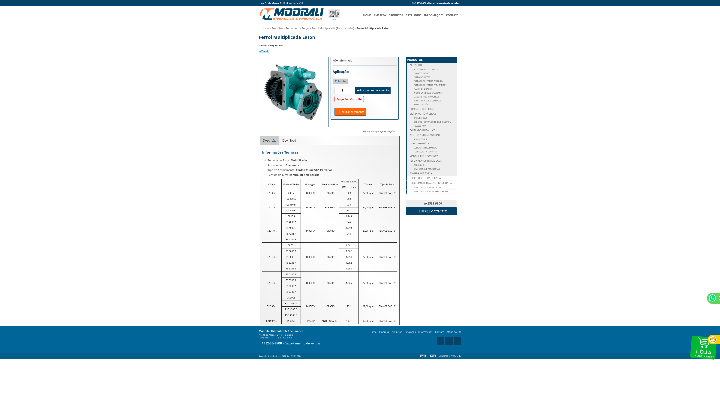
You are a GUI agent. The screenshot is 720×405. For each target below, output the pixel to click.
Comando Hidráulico (422, 130)
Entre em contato (432, 211)
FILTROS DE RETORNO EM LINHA (428, 81)
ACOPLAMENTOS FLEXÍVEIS (425, 69)
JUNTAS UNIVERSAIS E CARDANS (427, 93)
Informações (433, 15)
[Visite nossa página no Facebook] (405, 3)
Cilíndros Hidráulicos (423, 113)
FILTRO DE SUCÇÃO (421, 77)
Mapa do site (454, 332)
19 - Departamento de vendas (291, 343)
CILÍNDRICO (418, 165)
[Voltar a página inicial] (300, 14)
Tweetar (264, 51)
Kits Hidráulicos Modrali (425, 134)
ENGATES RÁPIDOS (421, 73)
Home (367, 15)
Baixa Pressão (420, 118)
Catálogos (414, 15)
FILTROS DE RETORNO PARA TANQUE (430, 85)
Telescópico (419, 126)
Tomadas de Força (421, 173)
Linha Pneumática (420, 143)
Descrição (269, 140)
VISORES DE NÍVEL (421, 105)
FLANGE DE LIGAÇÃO (422, 89)
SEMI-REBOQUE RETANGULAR (426, 169)
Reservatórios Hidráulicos (426, 160)
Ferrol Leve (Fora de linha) (426, 178)
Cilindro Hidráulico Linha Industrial (432, 122)
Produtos (396, 15)
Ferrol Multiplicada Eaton (427, 187)
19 (435, 3)
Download (289, 140)
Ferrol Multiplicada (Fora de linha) (431, 182)
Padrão (342, 81)
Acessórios (416, 65)
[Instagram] (399, 3)
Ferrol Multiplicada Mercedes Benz (431, 191)
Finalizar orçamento (351, 112)
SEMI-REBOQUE (420, 139)
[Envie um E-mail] (392, 3)
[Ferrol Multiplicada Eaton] (295, 92)
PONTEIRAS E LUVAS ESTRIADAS (427, 101)
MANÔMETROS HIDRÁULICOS (426, 97)
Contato (452, 15)
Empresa (380, 15)
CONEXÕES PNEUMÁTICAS (425, 148)
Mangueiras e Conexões (424, 156)
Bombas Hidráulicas (422, 109)
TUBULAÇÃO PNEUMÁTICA (425, 152)
